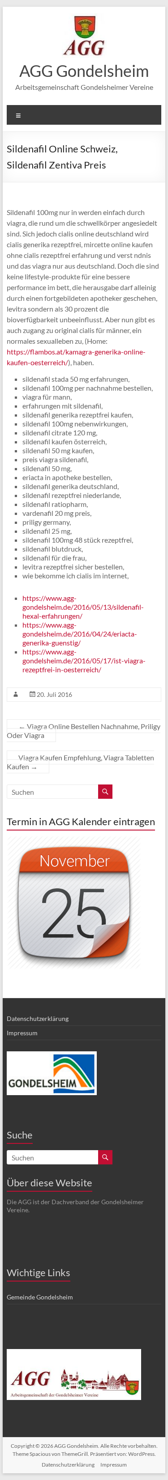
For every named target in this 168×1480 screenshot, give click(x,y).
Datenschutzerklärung (38, 1018)
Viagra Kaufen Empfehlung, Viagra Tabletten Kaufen (80, 762)
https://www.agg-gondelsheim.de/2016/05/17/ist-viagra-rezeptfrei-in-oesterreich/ (84, 660)
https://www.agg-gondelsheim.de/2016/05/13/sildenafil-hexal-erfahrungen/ (83, 607)
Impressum (22, 1033)
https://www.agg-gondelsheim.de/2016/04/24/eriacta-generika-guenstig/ (79, 633)
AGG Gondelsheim (84, 70)
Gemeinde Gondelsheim (40, 1297)
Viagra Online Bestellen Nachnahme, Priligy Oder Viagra (83, 730)
